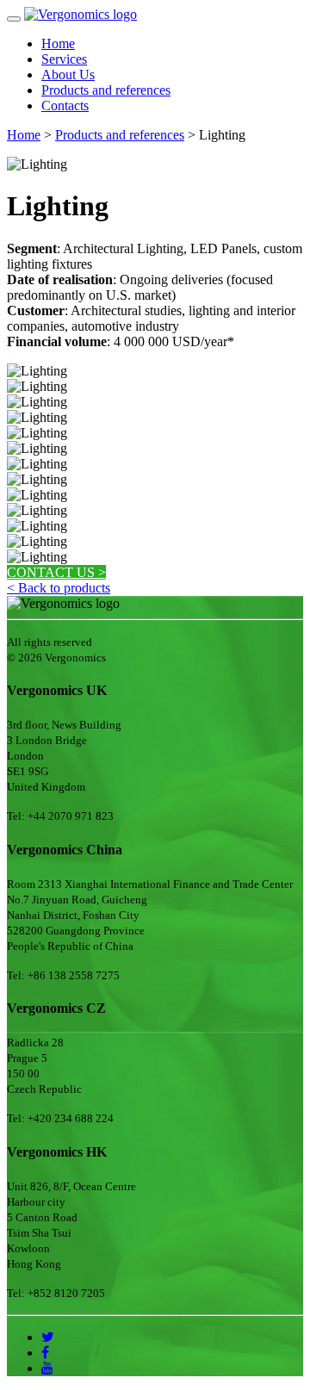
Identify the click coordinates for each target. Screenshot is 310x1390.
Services (64, 59)
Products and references (105, 90)
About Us (68, 74)
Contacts (65, 105)
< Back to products (58, 587)
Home (58, 43)
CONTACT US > (56, 572)
